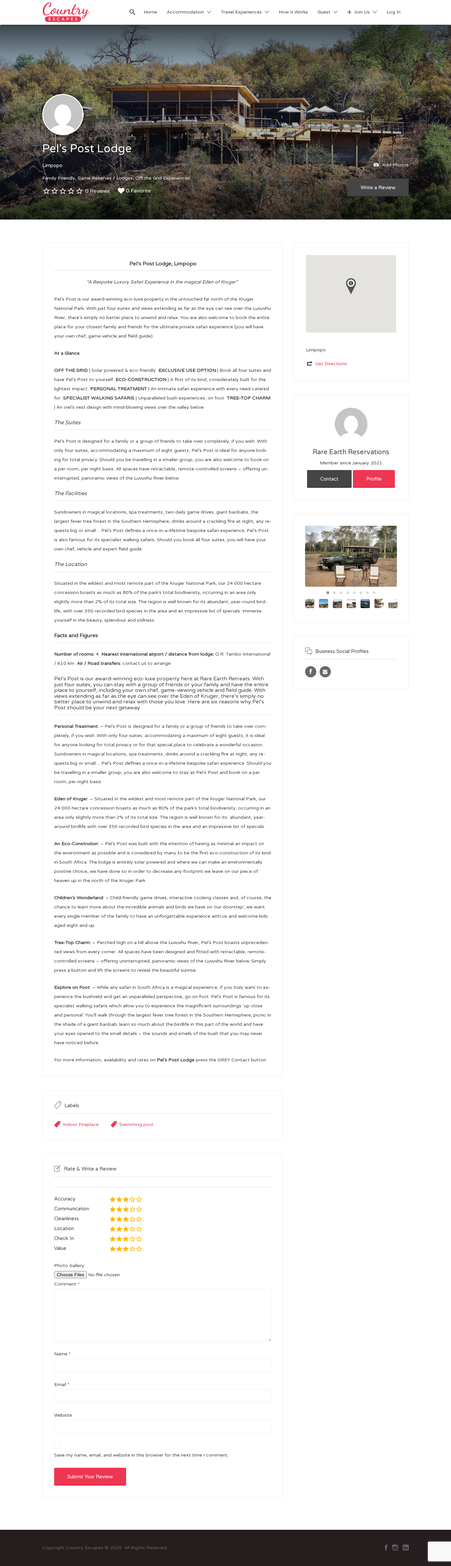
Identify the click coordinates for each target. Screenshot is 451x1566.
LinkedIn (406, 1547)
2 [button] (334, 592)
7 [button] (367, 592)
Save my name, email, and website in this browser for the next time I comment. (141, 1455)
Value (60, 1248)
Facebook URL (310, 671)
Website (63, 1415)
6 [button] (361, 592)
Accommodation (185, 12)
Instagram (395, 1547)
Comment (67, 1284)
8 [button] (374, 592)
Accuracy (64, 1199)
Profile (374, 479)
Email (61, 1384)
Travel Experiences (241, 12)
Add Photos (395, 164)
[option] (351, 556)
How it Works (293, 12)
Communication (71, 1209)
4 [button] (347, 592)
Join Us (362, 12)
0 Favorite (138, 191)
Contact (329, 479)
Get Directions (331, 364)
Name (62, 1354)
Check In (64, 1238)
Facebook (386, 1547)
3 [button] (341, 592)
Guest (324, 12)
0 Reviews (97, 191)
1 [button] (328, 592)
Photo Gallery (69, 1265)
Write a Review (378, 188)
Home (150, 12)
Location (64, 1228)
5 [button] (354, 592)
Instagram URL (325, 671)
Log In (393, 12)
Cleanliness (66, 1219)
